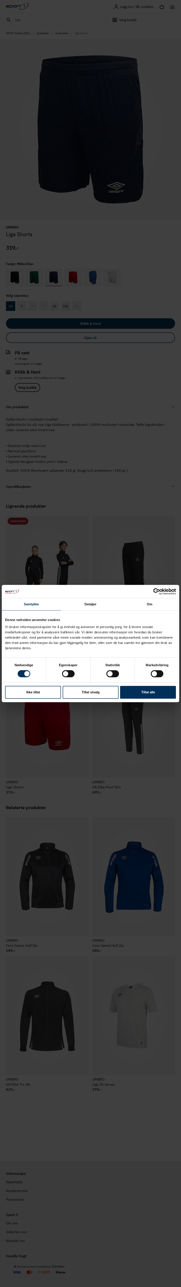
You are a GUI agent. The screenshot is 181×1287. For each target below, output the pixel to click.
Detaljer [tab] (91, 604)
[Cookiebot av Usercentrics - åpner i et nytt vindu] (156, 591)
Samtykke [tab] (31, 604)
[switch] (68, 673)
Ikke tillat (33, 692)
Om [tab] (149, 604)
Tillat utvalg (91, 692)
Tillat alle (148, 692)
